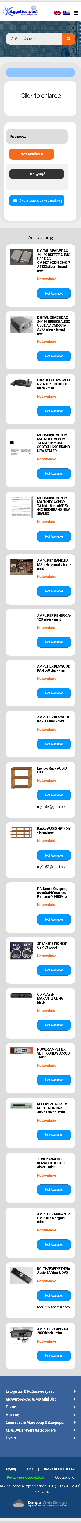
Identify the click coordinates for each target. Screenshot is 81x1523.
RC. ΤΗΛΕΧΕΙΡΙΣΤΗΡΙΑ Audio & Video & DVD (53, 1271)
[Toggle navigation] (76, 13)
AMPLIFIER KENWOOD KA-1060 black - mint (53, 668)
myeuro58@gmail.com (53, 1307)
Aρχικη (10, 1469)
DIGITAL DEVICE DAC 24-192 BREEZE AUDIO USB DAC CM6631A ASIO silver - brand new (53, 325)
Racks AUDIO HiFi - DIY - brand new (53, 830)
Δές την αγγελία (54, 293)
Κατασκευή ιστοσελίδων (25, 1477)
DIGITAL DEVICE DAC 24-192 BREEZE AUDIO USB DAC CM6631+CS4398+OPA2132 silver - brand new (53, 261)
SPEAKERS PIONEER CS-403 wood (52, 946)
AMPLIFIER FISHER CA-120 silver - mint (54, 617)
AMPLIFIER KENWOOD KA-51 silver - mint (53, 719)
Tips (30, 1469)
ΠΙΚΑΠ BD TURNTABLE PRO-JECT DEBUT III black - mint (54, 384)
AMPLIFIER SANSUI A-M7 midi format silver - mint (54, 565)
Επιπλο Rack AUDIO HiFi (52, 770)
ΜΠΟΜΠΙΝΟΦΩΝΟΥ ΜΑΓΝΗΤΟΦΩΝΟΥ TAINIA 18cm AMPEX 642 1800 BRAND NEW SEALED (53, 506)
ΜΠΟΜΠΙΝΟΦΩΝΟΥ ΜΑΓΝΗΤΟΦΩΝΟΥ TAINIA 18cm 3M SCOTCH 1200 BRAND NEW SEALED (53, 443)
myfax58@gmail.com (52, 807)
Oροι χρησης (64, 1477)
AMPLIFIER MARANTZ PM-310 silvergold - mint (53, 1218)
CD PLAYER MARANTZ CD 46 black (50, 998)
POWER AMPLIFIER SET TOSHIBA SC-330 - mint (53, 1053)
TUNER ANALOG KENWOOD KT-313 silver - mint (50, 1163)
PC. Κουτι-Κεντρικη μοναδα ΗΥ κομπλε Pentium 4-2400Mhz (52, 893)
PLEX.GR (26, 15)
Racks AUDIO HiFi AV (59, 1469)
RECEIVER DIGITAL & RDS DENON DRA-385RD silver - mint (52, 1108)
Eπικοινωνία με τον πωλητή (40, 201)
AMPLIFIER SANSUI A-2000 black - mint (53, 1331)
